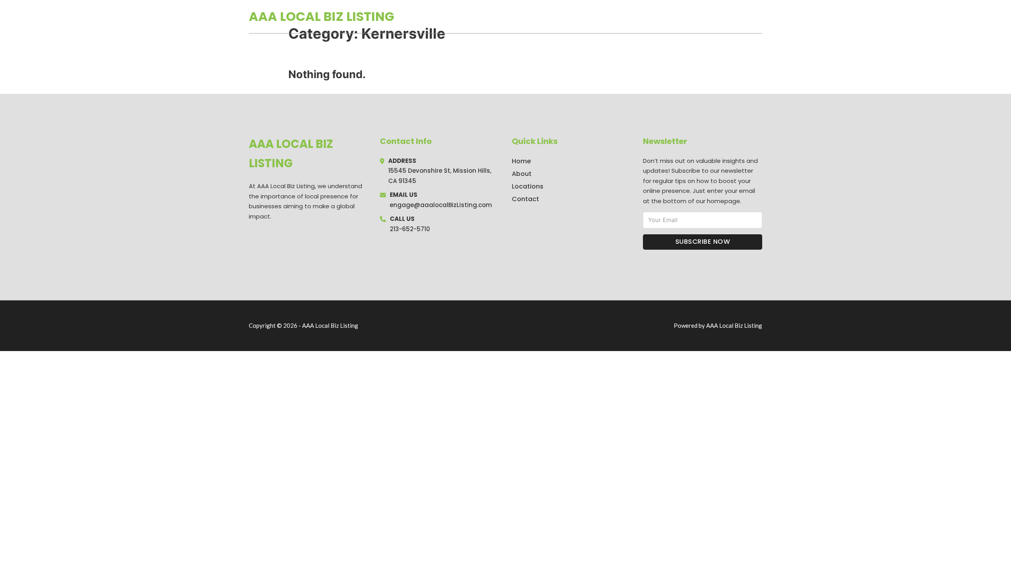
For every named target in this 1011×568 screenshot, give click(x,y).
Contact (525, 199)
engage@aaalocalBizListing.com (441, 205)
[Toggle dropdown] (759, 16)
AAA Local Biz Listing (321, 16)
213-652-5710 (410, 229)
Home (671, 16)
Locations (706, 16)
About (522, 173)
